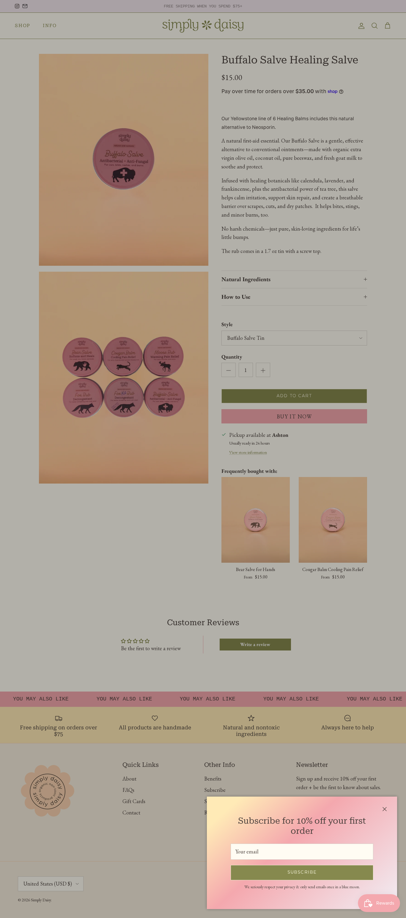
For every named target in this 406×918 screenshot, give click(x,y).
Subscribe (302, 872)
